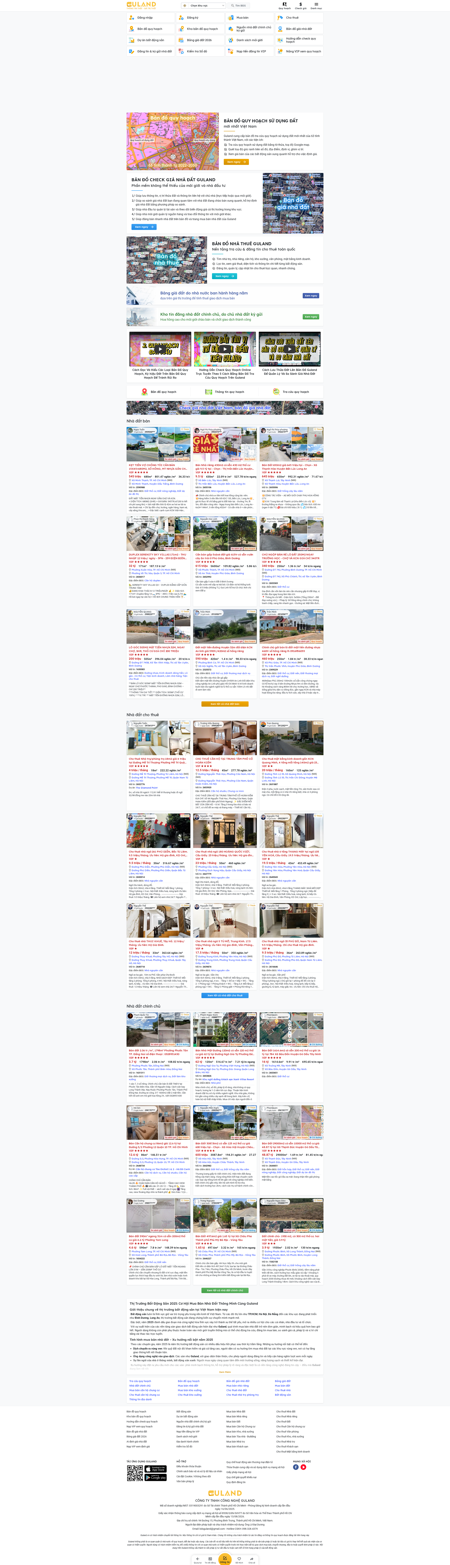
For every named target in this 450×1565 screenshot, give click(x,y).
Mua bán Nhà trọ (235, 1441)
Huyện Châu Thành (223, 1162)
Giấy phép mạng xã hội (238, 1472)
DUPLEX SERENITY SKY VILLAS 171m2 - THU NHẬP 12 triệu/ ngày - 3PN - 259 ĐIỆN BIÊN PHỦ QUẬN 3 (157, 556)
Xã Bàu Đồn (271, 1069)
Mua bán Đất (233, 1421)
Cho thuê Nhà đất (285, 1411)
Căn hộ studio (219, 791)
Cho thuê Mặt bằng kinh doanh (293, 1451)
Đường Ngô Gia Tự (208, 1065)
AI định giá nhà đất (137, 1441)
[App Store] (155, 1469)
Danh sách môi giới (186, 1436)
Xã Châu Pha (205, 1251)
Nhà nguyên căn (220, 491)
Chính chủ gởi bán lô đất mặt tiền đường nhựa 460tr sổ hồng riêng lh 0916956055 (291, 649)
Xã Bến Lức (204, 480)
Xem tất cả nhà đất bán (225, 704)
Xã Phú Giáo (272, 662)
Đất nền (294, 673)
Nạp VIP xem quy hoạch (140, 1426)
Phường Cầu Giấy (208, 866)
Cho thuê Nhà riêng (286, 1416)
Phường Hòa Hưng (154, 1158)
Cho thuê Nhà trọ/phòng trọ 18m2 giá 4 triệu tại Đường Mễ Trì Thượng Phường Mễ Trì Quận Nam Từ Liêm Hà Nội (157, 760)
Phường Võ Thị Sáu (142, 573)
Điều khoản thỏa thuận (188, 1466)
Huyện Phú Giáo (220, 573)
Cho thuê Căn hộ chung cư (290, 1426)
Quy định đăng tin (236, 1482)
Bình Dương (176, 483)
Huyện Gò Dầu (287, 1069)
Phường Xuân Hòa (142, 569)
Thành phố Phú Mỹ (224, 1255)
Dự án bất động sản (187, 1416)
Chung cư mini (236, 791)
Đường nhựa (151, 672)
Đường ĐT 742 (272, 569)
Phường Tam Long (142, 1251)
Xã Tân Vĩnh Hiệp (159, 662)
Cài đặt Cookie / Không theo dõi (193, 1476)
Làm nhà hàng (173, 675)
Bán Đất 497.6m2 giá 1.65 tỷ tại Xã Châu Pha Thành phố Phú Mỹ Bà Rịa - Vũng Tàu (223, 1238)
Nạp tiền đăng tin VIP (188, 1431)
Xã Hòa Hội (204, 1158)
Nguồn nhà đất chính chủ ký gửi (193, 1421)
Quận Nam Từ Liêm (311, 960)
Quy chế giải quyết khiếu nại (241, 1477)
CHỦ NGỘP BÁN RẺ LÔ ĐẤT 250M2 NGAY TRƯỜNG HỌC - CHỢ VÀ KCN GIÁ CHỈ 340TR (290, 556)
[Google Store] (155, 1477)
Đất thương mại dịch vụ (237, 673)
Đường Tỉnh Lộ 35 (274, 774)
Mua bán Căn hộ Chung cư (240, 1426)
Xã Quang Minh (293, 774)
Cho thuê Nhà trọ (285, 1441)
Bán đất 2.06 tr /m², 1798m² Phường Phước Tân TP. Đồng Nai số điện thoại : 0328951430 (158, 1052)
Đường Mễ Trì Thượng (143, 774)
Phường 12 (150, 1162)
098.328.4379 (250, 1528)
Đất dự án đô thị (306, 1172)
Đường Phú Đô (273, 956)
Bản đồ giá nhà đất (137, 1431)
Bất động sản (183, 1411)
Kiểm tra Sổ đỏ (184, 1446)
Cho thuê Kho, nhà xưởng (290, 1436)
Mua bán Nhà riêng (236, 1416)
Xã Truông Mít (272, 1065)
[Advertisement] (225, 86)
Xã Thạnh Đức (272, 1158)
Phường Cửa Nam (236, 774)
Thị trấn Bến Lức (207, 483)
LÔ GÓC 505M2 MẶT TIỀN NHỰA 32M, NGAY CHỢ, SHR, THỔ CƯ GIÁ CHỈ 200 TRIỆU (157, 649)
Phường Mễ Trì (164, 777)
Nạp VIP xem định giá (138, 1446)
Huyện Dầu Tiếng (159, 483)
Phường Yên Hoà (292, 870)
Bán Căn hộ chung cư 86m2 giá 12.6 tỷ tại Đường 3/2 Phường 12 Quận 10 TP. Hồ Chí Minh (158, 1145)
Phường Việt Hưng (230, 1065)
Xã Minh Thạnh (140, 480)
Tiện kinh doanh (155, 675)
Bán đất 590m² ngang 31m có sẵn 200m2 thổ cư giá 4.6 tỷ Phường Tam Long (157, 1238)
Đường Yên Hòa (273, 866)
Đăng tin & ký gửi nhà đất (190, 1426)
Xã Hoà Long (139, 1255)
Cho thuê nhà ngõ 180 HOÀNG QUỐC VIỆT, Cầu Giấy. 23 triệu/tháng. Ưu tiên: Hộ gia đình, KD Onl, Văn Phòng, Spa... (224, 853)
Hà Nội (179, 774)
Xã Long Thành (294, 1251)
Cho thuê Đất (283, 1421)
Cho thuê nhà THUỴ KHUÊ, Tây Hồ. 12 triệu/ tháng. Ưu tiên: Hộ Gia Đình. (157, 943)
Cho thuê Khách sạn (287, 1446)
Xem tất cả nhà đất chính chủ (225, 1290)
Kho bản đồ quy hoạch (139, 1416)
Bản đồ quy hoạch (136, 1411)
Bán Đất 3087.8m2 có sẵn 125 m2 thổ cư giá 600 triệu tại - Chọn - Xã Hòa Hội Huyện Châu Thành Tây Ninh (224, 1145)
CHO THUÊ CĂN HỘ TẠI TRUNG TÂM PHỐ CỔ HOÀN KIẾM (224, 760)
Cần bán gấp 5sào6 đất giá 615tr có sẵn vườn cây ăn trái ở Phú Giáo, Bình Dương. (224, 556)
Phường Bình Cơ (207, 662)
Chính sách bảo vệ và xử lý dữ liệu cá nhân (199, 1471)
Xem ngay (311, 295)
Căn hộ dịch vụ (152, 1172)
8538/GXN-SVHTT (232, 1513)
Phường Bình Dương (292, 569)
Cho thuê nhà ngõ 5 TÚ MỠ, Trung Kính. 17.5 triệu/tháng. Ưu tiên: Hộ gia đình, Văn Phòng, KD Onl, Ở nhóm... (224, 943)
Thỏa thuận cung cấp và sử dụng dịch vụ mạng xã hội (255, 1467)
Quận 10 (161, 1162)
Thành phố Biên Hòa (159, 1069)
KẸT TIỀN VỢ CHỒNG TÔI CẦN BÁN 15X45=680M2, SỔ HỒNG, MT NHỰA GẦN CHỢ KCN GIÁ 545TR (158, 467)
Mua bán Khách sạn (237, 1446)
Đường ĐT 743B (140, 662)
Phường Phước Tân (142, 1065)
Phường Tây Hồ (161, 956)
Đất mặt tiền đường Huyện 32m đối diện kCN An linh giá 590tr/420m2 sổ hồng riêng (223, 649)
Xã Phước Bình (294, 1255)
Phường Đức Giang (230, 1069)
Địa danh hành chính (187, 1441)
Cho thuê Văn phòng (287, 1431)
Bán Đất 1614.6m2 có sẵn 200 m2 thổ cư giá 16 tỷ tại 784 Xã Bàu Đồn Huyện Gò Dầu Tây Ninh (291, 1052)
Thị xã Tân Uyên (307, 576)
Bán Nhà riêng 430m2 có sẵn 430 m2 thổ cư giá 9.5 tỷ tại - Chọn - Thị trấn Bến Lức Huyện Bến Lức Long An (223, 467)
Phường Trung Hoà (229, 960)
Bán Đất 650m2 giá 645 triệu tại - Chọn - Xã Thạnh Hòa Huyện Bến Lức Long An (289, 466)
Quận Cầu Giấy (233, 870)
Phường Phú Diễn (160, 866)
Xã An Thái (204, 573)
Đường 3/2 (137, 1158)
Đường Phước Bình (275, 1251)
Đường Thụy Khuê (142, 956)
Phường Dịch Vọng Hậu (211, 870)
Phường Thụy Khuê (163, 960)
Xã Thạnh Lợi (272, 480)
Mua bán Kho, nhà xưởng (240, 1431)
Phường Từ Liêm (165, 774)
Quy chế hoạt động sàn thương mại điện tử (249, 1462)
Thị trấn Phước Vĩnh (276, 666)
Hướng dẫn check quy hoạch (142, 1421)
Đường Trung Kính (208, 956)
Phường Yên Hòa (292, 866)
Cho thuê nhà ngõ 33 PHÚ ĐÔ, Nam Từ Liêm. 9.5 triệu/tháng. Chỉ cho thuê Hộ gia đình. (290, 943)
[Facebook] (296, 1466)
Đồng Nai (158, 1065)
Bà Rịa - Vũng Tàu (178, 1255)
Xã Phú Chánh (289, 576)
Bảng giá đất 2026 (137, 1436)
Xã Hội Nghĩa (205, 666)
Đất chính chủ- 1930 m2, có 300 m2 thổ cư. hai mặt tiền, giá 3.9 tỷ (290, 1238)
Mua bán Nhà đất (235, 1411)
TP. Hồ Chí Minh (158, 480)
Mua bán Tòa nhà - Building (241, 1436)
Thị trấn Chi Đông (295, 777)
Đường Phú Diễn (141, 866)
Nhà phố (216, 1082)
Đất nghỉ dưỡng (279, 676)
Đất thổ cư (150, 491)
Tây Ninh (217, 480)
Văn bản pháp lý (185, 1481)
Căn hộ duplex (152, 580)
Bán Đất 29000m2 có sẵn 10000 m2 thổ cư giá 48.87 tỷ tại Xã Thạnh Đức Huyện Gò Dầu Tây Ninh (290, 1145)
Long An (240, 483)
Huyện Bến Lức (226, 483)
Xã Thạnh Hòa (273, 483)
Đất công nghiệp (286, 1172)
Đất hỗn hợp (284, 1169)
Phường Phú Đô (290, 960)
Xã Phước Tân (139, 1069)
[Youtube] (303, 1466)
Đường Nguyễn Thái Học (212, 774)
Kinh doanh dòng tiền (171, 672)
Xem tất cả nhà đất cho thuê (225, 995)
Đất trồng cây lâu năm (290, 491)
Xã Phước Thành (207, 569)
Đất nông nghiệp (166, 491)
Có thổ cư (140, 675)
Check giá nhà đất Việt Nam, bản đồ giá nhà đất (225, 407)
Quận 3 (158, 573)
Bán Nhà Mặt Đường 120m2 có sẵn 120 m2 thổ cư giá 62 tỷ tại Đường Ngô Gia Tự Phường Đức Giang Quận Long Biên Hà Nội (224, 1052)
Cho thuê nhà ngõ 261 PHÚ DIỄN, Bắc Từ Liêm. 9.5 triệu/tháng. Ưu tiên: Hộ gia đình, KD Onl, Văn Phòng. (158, 853)
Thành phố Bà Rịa (157, 1255)
